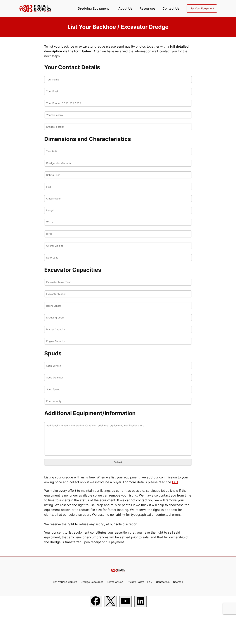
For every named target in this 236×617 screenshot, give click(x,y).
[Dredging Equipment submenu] (110, 8)
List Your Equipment (202, 8)
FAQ (175, 482)
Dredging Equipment (93, 8)
